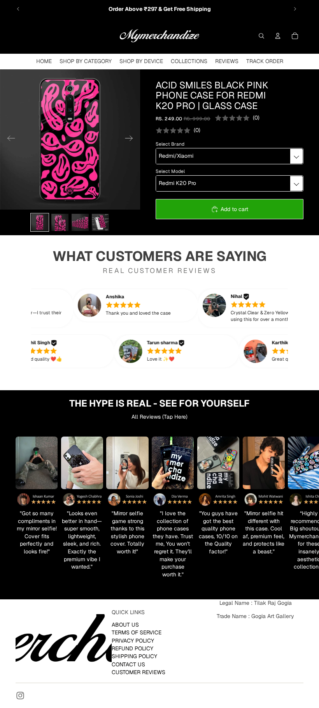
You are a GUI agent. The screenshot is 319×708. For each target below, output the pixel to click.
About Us (125, 624)
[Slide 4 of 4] (100, 222)
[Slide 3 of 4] (80, 222)
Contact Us (128, 663)
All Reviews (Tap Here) (159, 416)
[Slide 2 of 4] (59, 222)
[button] (144, 305)
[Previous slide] (18, 9)
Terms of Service (136, 632)
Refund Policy (132, 648)
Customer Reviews (138, 672)
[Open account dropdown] (277, 35)
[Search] (261, 35)
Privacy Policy (133, 640)
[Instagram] (20, 695)
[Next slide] (294, 9)
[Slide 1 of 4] (39, 222)
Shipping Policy (134, 656)
